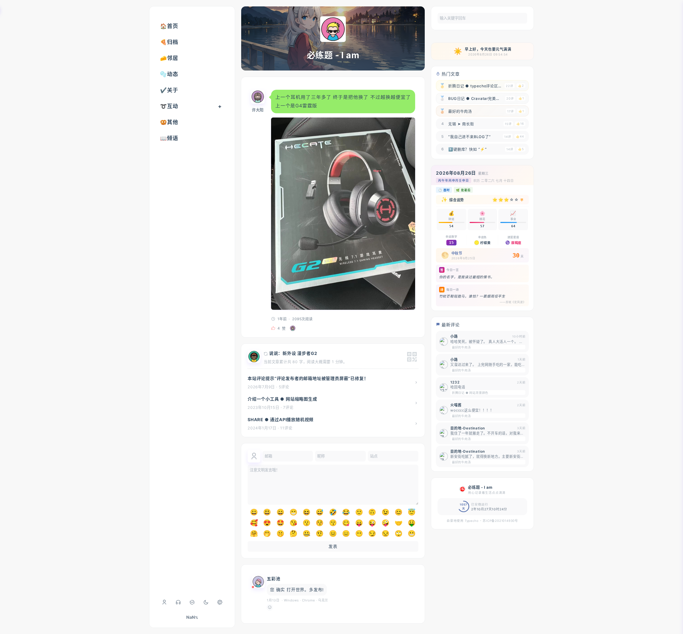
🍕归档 (169, 42)
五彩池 (273, 578)
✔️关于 (169, 90)
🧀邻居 (169, 58)
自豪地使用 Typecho (462, 521)
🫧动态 (169, 74)
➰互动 (169, 106)
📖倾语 (169, 138)
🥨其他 (169, 122)
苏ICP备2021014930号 (500, 521)
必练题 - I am (333, 55)
